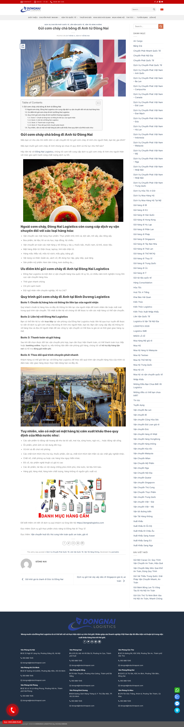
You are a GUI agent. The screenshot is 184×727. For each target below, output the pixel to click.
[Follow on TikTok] (157, 2)
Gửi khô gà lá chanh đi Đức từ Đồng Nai (44, 579)
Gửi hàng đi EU (140, 210)
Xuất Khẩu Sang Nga (143, 545)
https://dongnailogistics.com (90, 522)
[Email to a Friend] (73, 543)
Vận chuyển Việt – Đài (143, 502)
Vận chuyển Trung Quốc (144, 497)
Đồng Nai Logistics (44, 151)
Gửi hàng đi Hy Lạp (142, 224)
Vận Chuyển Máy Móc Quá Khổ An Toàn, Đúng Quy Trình (148, 570)
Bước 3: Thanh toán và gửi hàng (43, 122)
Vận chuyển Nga (141, 468)
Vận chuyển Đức (141, 429)
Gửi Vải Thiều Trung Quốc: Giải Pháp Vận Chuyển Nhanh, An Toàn (147, 579)
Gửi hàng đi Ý (139, 273)
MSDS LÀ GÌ (139, 336)
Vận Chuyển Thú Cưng (144, 487)
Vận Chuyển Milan (141, 458)
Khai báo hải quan (101, 17)
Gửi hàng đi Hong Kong (144, 219)
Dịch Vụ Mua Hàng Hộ (143, 195)
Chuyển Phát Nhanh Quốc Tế (147, 51)
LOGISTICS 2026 (141, 326)
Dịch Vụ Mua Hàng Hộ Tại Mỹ (147, 200)
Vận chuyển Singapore (144, 482)
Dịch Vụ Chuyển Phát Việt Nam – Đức (148, 120)
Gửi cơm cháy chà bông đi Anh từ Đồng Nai (42, 107)
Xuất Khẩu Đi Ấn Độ (142, 526)
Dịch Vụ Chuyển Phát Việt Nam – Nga (148, 160)
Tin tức (129, 17)
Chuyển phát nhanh (48, 17)
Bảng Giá (137, 46)
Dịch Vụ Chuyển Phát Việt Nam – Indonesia (148, 136)
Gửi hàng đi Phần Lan (143, 229)
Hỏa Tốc (137, 287)
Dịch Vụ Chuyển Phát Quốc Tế (57, 24)
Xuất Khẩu (138, 521)
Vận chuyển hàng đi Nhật (145, 434)
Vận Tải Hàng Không (93, 24)
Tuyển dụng (142, 17)
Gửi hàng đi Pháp (141, 234)
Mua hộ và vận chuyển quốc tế (148, 374)
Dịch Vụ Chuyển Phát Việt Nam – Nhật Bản (148, 168)
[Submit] (154, 9)
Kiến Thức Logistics (142, 307)
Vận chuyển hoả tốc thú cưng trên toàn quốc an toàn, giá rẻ (59, 534)
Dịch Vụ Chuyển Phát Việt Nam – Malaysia (148, 144)
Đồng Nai (86, 36)
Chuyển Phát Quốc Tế (143, 60)
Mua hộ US (138, 369)
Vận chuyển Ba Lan (142, 410)
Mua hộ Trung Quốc (142, 365)
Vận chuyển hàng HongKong (146, 439)
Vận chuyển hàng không (144, 444)
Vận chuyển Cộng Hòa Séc (146, 419)
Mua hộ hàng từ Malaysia (145, 350)
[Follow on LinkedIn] (159, 2)
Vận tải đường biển (142, 511)
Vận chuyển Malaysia (143, 453)
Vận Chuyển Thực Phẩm (144, 492)
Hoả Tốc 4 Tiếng (141, 292)
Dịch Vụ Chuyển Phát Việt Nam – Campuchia (148, 88)
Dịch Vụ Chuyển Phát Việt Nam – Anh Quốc (148, 72)
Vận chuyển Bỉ (140, 415)
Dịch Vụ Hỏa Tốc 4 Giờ (144, 190)
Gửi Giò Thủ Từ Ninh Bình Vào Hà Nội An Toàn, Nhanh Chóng (147, 597)
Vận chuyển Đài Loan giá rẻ (146, 424)
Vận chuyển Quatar (142, 477)
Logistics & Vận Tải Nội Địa (146, 321)
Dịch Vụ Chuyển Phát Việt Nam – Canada (148, 96)
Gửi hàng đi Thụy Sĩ (142, 258)
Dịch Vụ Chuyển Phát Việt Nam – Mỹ (148, 152)
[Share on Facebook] (64, 543)
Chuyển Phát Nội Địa (143, 55)
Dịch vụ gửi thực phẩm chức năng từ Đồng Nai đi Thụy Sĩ (58, 528)
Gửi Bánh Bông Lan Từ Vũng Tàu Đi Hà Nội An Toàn (146, 589)
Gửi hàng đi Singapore (144, 239)
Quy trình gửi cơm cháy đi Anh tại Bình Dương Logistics (48, 115)
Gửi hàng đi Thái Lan (143, 249)
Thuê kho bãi (86, 17)
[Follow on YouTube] (162, 2)
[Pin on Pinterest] (78, 543)
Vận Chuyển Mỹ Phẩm (143, 463)
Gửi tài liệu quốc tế (142, 277)
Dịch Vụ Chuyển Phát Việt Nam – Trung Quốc (148, 184)
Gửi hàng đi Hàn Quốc (143, 215)
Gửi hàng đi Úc (140, 268)
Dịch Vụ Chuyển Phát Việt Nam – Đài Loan (148, 104)
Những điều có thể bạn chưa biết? (146, 394)
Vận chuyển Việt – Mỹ (143, 506)
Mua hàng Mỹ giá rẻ (142, 340)
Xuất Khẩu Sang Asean (144, 535)
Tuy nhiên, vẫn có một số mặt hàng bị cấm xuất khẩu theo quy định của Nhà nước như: (60, 128)
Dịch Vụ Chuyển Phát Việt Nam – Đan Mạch (148, 112)
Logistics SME (140, 331)
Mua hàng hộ (118, 17)
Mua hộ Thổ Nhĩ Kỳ (142, 360)
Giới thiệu (32, 17)
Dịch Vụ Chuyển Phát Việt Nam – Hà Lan (148, 128)
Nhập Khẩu (138, 379)
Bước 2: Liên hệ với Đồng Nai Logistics (45, 120)
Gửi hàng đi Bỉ (140, 205)
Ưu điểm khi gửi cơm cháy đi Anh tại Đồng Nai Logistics (48, 112)
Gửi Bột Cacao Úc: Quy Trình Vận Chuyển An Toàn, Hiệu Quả (148, 561)
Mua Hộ (137, 345)
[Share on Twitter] (69, 543)
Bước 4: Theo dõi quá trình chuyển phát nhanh (48, 125)
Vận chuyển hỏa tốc (142, 448)
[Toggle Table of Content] (97, 103)
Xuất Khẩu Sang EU (142, 540)
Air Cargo (138, 41)
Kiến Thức (138, 302)
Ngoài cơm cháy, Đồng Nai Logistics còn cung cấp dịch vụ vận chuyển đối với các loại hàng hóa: (63, 109)
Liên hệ (152, 17)
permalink (115, 552)
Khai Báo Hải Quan (142, 297)
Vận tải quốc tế (68, 17)
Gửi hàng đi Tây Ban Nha (145, 244)
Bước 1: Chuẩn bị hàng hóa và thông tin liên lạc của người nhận (53, 118)
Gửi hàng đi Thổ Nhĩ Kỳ (144, 253)
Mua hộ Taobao (140, 355)
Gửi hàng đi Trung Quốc (144, 263)
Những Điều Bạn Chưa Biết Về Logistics (147, 386)
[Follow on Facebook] (155, 2)
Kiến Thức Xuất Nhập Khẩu (146, 311)
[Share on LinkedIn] (82, 543)
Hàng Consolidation (142, 282)
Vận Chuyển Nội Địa (142, 473)
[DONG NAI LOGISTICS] (31, 9)
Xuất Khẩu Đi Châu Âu (143, 531)
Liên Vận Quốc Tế (77, 24)
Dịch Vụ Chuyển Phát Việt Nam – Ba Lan (148, 80)
